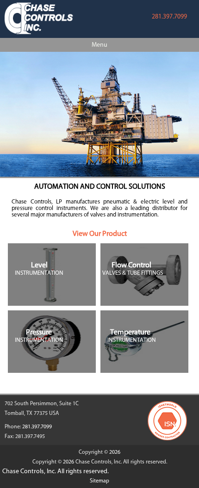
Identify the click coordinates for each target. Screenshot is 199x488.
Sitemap (99, 480)
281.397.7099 (169, 16)
